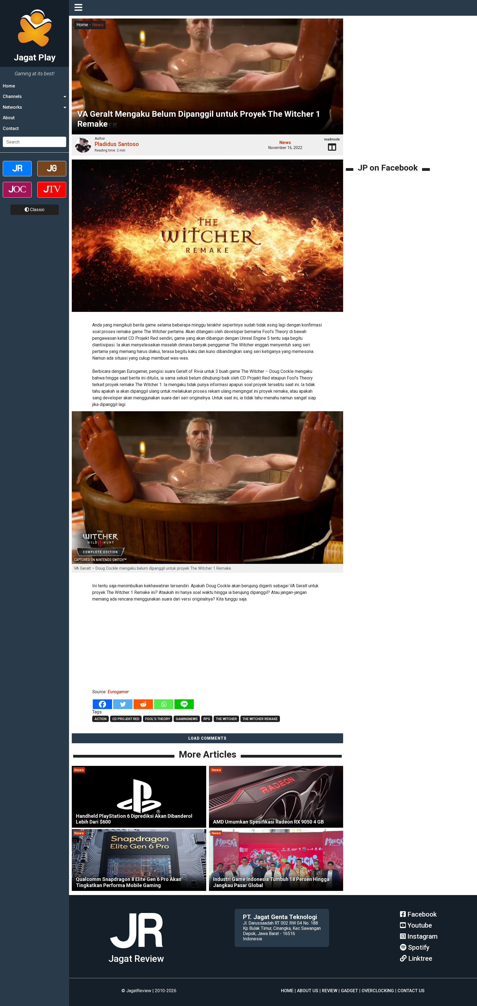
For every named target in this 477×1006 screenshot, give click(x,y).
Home (9, 86)
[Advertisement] (207, 644)
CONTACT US (411, 990)
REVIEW (329, 990)
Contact (11, 128)
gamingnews (187, 719)
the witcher (226, 719)
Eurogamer (118, 691)
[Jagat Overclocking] (17, 194)
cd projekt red (125, 719)
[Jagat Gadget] (52, 173)
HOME (287, 990)
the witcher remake (260, 719)
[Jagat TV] (52, 194)
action (100, 719)
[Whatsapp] (163, 704)
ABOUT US (307, 990)
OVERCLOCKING (378, 990)
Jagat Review (136, 958)
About (9, 117)
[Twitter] (122, 704)
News (98, 24)
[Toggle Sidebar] (80, 8)
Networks (12, 107)
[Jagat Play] (136, 950)
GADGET (349, 990)
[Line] (184, 704)
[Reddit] (143, 704)
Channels (12, 96)
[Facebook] (102, 704)
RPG (206, 719)
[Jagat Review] (17, 173)
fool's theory (157, 719)
